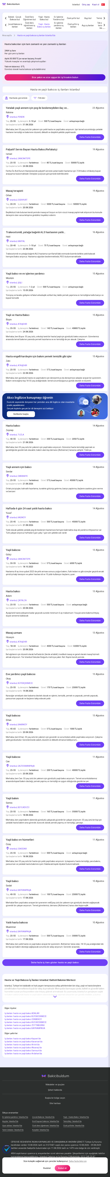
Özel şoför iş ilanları (73, 25)
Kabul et (62, 1168)
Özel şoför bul (73, 18)
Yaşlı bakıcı (12, 881)
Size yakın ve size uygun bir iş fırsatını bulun (55, 77)
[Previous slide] (5, 18)
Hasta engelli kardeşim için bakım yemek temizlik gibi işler (39, 356)
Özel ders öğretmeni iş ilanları (29, 25)
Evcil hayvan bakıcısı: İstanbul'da (45, 1121)
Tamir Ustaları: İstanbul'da (12, 1130)
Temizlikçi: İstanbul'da (72, 1121)
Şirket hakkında (55, 1090)
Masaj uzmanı (14, 632)
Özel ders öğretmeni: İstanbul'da (45, 1126)
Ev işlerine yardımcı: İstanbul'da (15, 1117)
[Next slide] (104, 18)
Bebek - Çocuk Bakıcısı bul (14, 18)
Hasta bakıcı (13, 425)
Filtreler (41, 98)
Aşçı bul (87, 18)
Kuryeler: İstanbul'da (40, 1130)
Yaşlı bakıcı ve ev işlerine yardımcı (25, 273)
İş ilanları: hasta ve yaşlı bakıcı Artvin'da (22, 1044)
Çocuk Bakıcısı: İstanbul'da (43, 1117)
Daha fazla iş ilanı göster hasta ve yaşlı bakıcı (55, 962)
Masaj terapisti (14, 190)
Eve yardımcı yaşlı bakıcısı (20, 674)
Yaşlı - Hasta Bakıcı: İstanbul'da (76, 1117)
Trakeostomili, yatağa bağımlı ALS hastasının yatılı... (35, 232)
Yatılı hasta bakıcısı (17, 922)
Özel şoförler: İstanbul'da (73, 1126)
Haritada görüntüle (18, 98)
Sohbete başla (21, 414)
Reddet (47, 1168)
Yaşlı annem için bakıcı (19, 467)
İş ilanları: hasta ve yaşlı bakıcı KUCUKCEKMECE (26, 1022)
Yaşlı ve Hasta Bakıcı (17, 314)
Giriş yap (86, 4)
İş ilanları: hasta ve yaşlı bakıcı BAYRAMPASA (25, 1028)
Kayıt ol (95, 4)
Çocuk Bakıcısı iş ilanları (14, 25)
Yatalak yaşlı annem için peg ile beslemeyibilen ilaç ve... (37, 107)
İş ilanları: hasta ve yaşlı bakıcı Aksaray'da (23, 1047)
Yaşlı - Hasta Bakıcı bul (44, 18)
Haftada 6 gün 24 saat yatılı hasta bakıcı (29, 508)
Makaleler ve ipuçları (55, 1084)
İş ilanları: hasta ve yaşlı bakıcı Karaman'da (23, 1041)
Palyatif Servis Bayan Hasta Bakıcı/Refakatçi (31, 149)
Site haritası (55, 1103)
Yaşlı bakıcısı (13, 549)
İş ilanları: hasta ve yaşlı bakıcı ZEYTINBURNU (25, 1025)
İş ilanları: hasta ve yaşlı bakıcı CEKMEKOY (23, 1019)
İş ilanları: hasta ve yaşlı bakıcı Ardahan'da (23, 1053)
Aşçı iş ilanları (88, 25)
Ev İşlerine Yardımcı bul (58, 18)
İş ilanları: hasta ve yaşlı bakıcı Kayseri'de (23, 1038)
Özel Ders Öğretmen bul (29, 18)
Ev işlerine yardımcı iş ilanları (58, 25)
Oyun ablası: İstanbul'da (12, 1126)
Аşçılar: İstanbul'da (10, 1121)
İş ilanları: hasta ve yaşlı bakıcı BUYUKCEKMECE (26, 1016)
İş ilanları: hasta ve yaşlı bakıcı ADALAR (22, 1013)
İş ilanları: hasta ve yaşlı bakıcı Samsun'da (23, 1050)
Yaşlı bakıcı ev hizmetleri (20, 839)
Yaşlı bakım (12, 798)
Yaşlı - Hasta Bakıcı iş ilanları (44, 25)
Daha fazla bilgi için (78, 1161)
